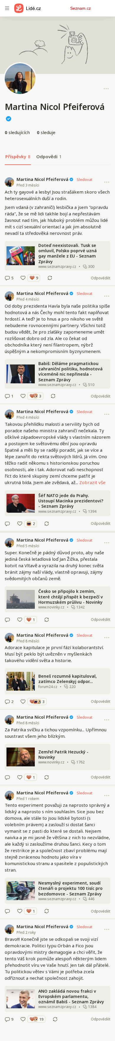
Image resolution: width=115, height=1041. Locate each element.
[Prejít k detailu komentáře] (7, 278)
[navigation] (7, 8)
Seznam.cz (80, 8)
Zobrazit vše (92, 482)
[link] (57, 228)
